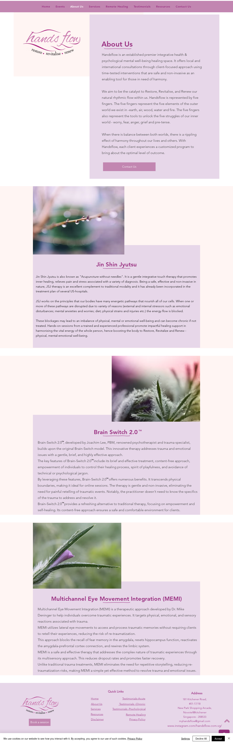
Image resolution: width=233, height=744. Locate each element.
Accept (218, 738)
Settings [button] (185, 738)
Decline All (201, 738)
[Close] (229, 738)
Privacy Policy (134, 738)
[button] (142, 6)
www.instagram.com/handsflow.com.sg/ (195, 726)
